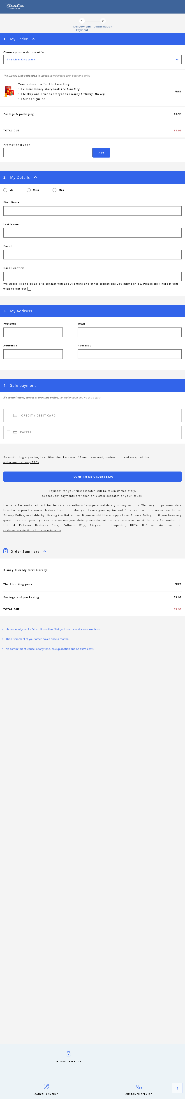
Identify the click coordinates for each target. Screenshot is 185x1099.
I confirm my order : (92, 476)
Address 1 (10, 345)
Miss (36, 190)
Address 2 (85, 345)
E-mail (7, 246)
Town (81, 323)
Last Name (11, 224)
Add (101, 152)
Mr (11, 190)
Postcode (10, 323)
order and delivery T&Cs (21, 462)
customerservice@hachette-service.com (32, 530)
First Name (11, 202)
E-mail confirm (14, 268)
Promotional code (16, 145)
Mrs (61, 190)
